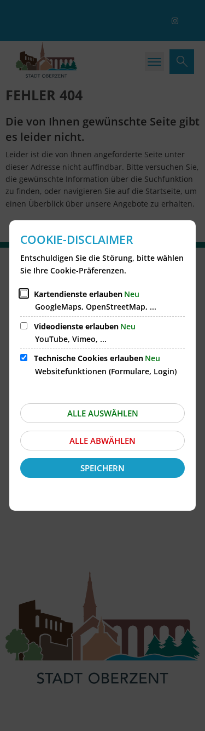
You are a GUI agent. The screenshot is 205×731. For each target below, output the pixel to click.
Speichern (102, 467)
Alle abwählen (102, 440)
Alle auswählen (102, 413)
